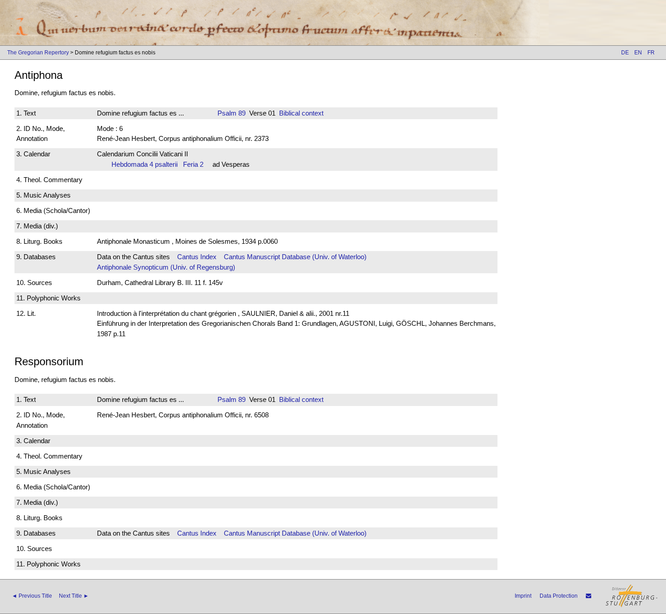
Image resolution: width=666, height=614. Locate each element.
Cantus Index (197, 257)
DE (625, 52)
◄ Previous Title (32, 596)
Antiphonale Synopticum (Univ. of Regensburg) (166, 267)
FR (651, 52)
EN (638, 52)
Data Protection (559, 596)
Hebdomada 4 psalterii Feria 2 (157, 164)
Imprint (523, 596)
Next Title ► (74, 596)
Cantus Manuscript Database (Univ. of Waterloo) (295, 257)
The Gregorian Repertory (38, 52)
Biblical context (301, 113)
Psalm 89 (231, 113)
